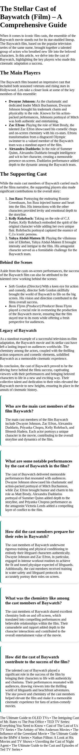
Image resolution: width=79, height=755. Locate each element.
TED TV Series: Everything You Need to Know (35, 724)
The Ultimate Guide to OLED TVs (24, 718)
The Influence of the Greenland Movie (39, 731)
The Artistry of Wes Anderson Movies (43, 730)
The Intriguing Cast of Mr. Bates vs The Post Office (39, 720)
